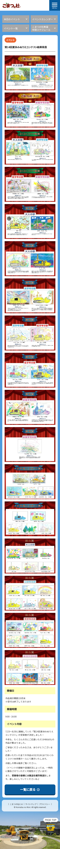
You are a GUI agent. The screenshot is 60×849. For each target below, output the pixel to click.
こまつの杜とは (16, 804)
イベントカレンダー (42, 19)
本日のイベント (12, 19)
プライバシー (44, 804)
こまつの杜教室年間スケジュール (41, 28)
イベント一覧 (11, 28)
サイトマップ (30, 804)
